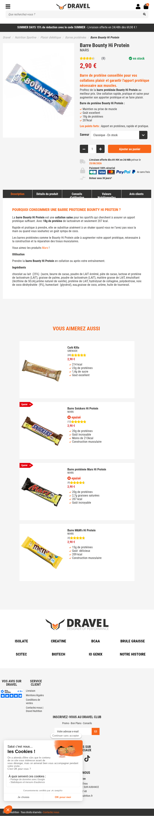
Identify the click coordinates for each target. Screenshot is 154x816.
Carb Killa (73, 347)
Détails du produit (47, 194)
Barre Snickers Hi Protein (82, 408)
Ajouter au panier (129, 149)
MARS (84, 50)
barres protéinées (28, 237)
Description (17, 194)
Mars (45, 248)
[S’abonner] (96, 731)
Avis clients (136, 194)
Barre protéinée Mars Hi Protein (86, 469)
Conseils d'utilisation (77, 195)
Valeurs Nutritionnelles (107, 195)
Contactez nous (51, 812)
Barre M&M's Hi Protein (81, 530)
